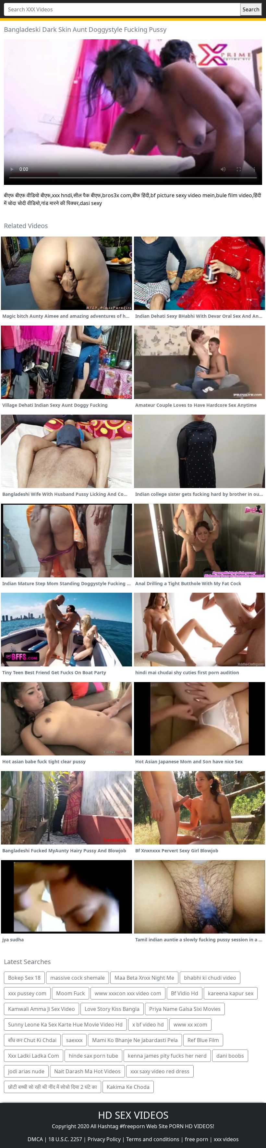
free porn (196, 1139)
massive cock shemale (77, 977)
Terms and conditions (152, 1139)
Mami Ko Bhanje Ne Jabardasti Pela (135, 1040)
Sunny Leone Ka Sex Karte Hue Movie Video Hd (65, 1024)
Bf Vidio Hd (184, 993)
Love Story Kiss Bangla (112, 1009)
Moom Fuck (70, 993)
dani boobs (230, 1055)
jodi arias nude (26, 1071)
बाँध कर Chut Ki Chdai (32, 1040)
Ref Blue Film (203, 1040)
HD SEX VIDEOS (133, 1115)
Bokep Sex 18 (24, 977)
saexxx (74, 1040)
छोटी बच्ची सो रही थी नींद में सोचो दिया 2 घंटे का (52, 1086)
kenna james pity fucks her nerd (167, 1055)
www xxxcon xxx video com (128, 993)
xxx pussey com (27, 993)
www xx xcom (190, 1024)
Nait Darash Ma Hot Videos (87, 1071)
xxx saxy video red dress (159, 1071)
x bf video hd (148, 1024)
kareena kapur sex (230, 993)
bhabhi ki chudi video (210, 977)
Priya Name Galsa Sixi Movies (185, 1009)
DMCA (35, 1139)
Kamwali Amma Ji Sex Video (41, 1009)
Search (251, 9)
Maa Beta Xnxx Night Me (144, 977)
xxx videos (226, 1139)
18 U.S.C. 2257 (65, 1139)
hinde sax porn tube (93, 1055)
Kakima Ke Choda (128, 1086)
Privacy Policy (104, 1139)
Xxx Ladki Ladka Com (33, 1055)
